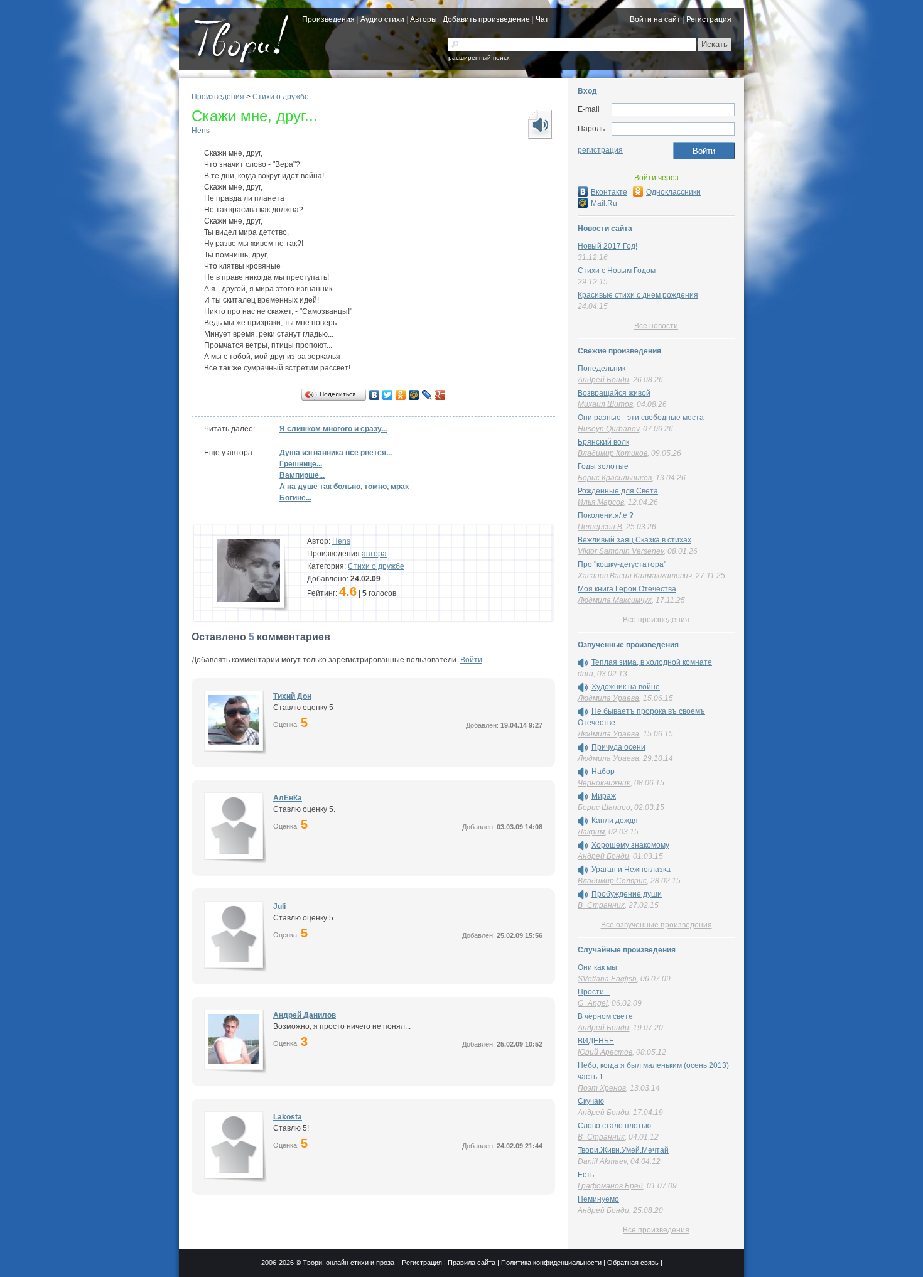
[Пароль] (673, 129)
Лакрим (591, 831)
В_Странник (601, 905)
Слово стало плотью (614, 1125)
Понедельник (601, 368)
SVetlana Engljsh (607, 978)
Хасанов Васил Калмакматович (635, 575)
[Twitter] (387, 395)
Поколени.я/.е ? (606, 515)
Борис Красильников (615, 477)
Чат (542, 19)
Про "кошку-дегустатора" (622, 564)
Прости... (594, 992)
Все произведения (656, 619)
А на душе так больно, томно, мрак (344, 486)
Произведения (328, 19)
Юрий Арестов (605, 1052)
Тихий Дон (292, 696)
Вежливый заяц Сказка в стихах (634, 540)
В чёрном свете (605, 1016)
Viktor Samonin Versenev (621, 551)
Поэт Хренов (602, 1088)
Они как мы (597, 967)
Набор (603, 771)
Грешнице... (300, 464)
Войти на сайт (655, 19)
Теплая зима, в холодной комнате (651, 662)
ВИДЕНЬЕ (596, 1041)
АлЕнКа (287, 798)
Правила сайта (471, 1262)
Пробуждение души (626, 894)
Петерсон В (600, 526)
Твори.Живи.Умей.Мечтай (623, 1150)
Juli (279, 906)
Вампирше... (302, 475)
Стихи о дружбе (280, 96)
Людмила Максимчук (615, 600)
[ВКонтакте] (374, 395)
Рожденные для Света (618, 491)
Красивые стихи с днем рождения (638, 295)
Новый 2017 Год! (607, 246)
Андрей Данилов (304, 1015)
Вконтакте (609, 192)
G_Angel (593, 1003)
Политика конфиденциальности (551, 1262)
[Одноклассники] (401, 395)
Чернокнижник (604, 783)
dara (585, 673)
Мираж (603, 796)
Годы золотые (603, 466)
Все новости (656, 325)
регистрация (600, 150)
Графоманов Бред (610, 1186)
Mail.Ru (604, 203)
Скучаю (591, 1101)
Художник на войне (625, 686)
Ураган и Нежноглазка (631, 869)
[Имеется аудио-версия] (583, 663)
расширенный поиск (478, 57)
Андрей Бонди (603, 379)
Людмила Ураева (608, 698)
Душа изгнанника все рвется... (335, 452)
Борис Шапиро (604, 807)
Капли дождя (614, 820)
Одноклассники (673, 192)
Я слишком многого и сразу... (333, 428)
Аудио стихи (382, 19)
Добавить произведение (486, 19)
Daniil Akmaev (602, 1161)
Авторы (423, 19)
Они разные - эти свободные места (641, 417)
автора (374, 553)
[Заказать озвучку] (539, 124)
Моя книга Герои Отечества (627, 589)
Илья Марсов (601, 502)
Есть (586, 1174)
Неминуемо (598, 1199)
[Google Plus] (440, 395)
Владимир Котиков (612, 453)
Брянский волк (603, 442)
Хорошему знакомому (630, 845)
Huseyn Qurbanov (608, 428)
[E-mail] (673, 109)
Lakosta (287, 1117)
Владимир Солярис (612, 880)
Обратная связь (633, 1262)
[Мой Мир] (414, 395)
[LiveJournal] (427, 395)
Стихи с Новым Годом (617, 270)
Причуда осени (618, 747)
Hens (201, 130)
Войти (471, 659)
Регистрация (708, 19)
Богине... (295, 497)
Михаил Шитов (605, 404)
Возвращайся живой (614, 393)
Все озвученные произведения (656, 924)
